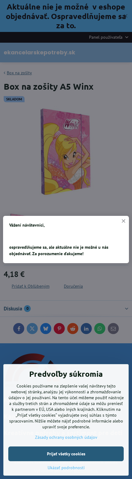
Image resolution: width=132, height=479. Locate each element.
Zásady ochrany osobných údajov (66, 437)
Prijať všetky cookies (66, 454)
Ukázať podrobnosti (66, 467)
